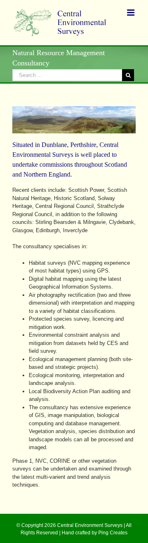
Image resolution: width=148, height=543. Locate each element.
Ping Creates (112, 533)
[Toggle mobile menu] (131, 12)
